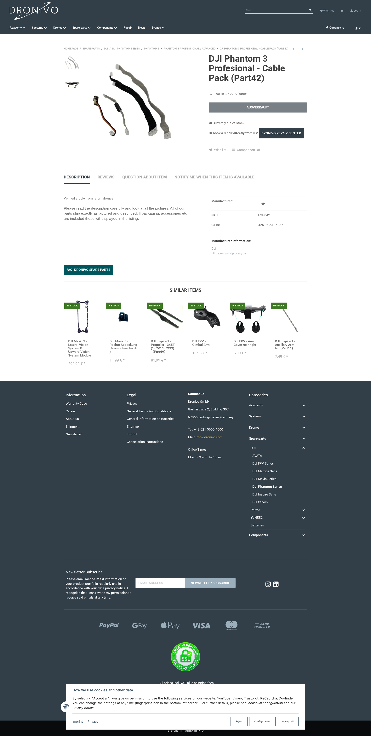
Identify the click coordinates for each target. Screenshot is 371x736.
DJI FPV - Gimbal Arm (201, 343)
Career (70, 411)
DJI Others (260, 502)
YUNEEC (257, 517)
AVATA (257, 456)
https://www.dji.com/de (228, 253)
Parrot (255, 510)
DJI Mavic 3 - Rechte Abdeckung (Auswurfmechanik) (123, 346)
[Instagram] (268, 584)
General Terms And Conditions (149, 411)
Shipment (73, 426)
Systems (255, 416)
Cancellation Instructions (145, 442)
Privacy (93, 721)
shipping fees (204, 683)
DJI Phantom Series (267, 487)
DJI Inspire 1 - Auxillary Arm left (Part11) (285, 344)
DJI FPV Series (263, 463)
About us (72, 419)
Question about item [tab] (144, 177)
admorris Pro (194, 730)
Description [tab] (77, 177)
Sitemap (133, 426)
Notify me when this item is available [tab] (214, 177)
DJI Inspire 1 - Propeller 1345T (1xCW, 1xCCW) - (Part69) (163, 346)
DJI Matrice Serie (264, 471)
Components (258, 535)
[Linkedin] (276, 584)
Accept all (288, 721)
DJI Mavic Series (264, 479)
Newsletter (74, 434)
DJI (253, 448)
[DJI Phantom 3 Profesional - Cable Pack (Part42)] (134, 103)
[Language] (356, 27)
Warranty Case (76, 403)
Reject (239, 721)
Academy (256, 405)
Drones (254, 427)
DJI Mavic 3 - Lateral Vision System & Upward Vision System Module (79, 348)
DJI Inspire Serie (264, 494)
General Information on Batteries (150, 419)
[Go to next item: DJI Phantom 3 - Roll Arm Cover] (302, 49)
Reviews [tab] (106, 177)
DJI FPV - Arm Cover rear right (245, 343)
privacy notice (115, 588)
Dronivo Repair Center (281, 133)
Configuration (262, 721)
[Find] (310, 11)
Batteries (257, 525)
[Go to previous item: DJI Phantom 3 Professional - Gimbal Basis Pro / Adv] (293, 49)
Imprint (77, 721)
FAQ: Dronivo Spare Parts (88, 270)
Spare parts (257, 438)
